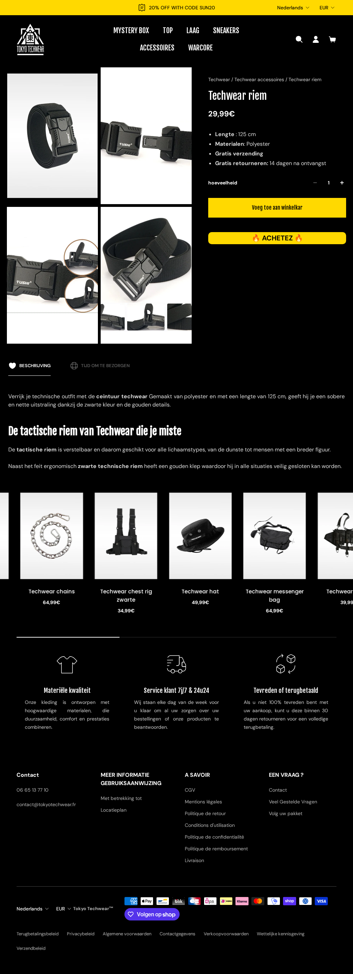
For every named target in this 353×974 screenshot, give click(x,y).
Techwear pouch (276, 591)
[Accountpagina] (315, 39)
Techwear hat (127, 591)
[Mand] (332, 39)
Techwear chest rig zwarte (53, 595)
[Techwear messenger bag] (202, 535)
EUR (324, 7)
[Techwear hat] (127, 535)
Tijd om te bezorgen (105, 366)
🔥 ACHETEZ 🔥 (277, 237)
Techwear (219, 79)
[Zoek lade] (299, 39)
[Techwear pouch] (276, 535)
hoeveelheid (222, 183)
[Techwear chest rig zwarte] (53, 535)
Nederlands (290, 7)
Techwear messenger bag (201, 595)
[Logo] (30, 39)
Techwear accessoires (259, 79)
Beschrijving (35, 366)
